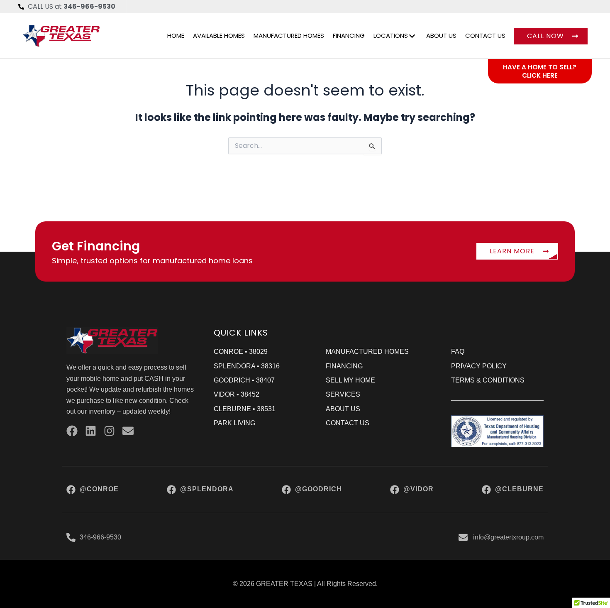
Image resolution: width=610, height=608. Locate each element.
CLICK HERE (540, 75)
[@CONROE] (71, 489)
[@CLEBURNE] (486, 489)
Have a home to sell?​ (539, 67)
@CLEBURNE (519, 489)
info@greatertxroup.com (508, 537)
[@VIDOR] (394, 489)
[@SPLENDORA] (171, 489)
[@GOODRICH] (286, 489)
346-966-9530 (100, 537)
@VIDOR (418, 489)
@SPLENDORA (207, 489)
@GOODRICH (318, 489)
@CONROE (99, 489)
